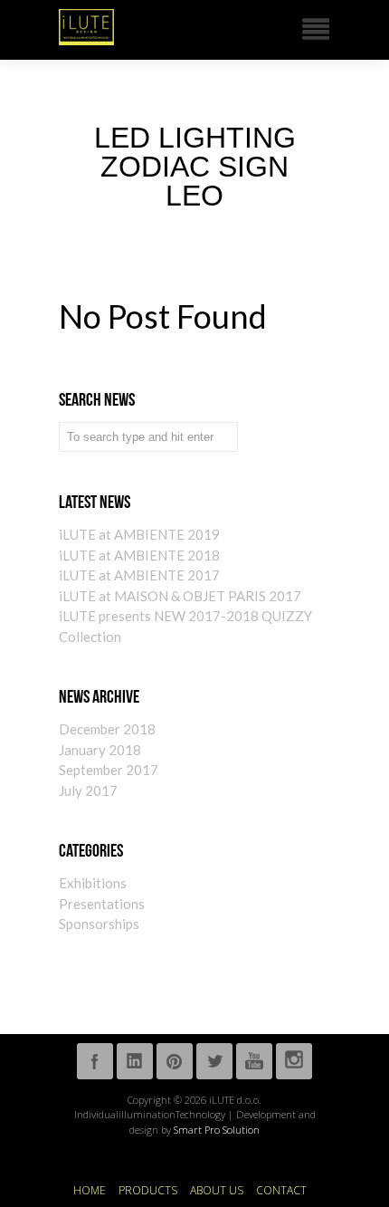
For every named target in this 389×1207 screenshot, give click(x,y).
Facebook (95, 1061)
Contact (281, 1190)
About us (216, 1190)
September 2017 (108, 770)
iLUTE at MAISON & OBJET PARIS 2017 (180, 596)
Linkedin (135, 1061)
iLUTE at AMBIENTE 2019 (139, 534)
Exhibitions (93, 883)
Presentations (102, 904)
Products (148, 1190)
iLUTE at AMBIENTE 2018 (139, 555)
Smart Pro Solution (217, 1129)
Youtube (254, 1061)
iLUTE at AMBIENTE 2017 (139, 575)
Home (89, 1190)
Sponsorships (99, 923)
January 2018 (100, 750)
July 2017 (88, 790)
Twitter (214, 1061)
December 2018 (107, 729)
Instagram (294, 1061)
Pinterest (175, 1061)
